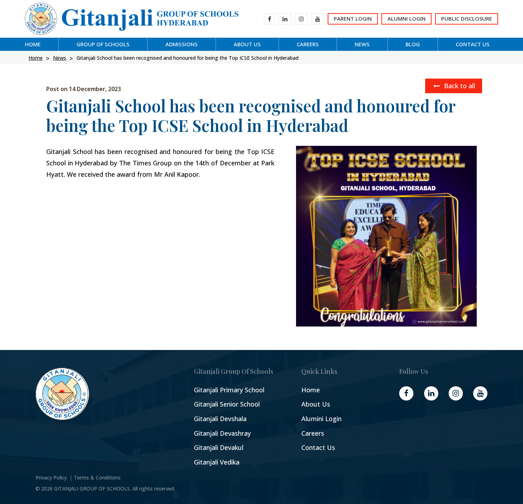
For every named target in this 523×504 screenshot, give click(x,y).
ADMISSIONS (181, 44)
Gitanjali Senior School (227, 404)
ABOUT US (247, 44)
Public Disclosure (466, 18)
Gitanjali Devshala (220, 419)
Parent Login (353, 18)
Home (33, 44)
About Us (315, 404)
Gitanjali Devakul (218, 447)
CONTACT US (473, 44)
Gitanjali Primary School (229, 390)
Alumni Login (406, 18)
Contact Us (318, 447)
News (362, 44)
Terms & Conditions (97, 478)
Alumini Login (321, 419)
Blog (413, 44)
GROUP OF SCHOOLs (103, 44)
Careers (312, 433)
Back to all (458, 85)
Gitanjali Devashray (222, 433)
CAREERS (308, 44)
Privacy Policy (51, 478)
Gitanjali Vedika (216, 462)
